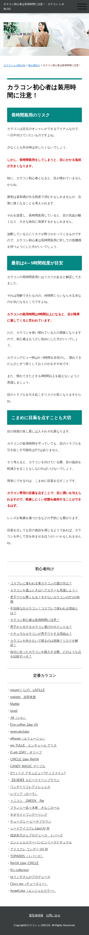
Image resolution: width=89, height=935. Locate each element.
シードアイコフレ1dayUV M (29, 828)
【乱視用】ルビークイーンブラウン (35, 780)
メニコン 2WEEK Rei (27, 801)
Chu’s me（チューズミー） (29, 884)
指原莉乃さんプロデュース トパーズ (36, 835)
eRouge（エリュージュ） (27, 738)
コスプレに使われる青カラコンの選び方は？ (41, 583)
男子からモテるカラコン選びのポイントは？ (41, 627)
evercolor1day (19, 731)
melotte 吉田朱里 (23, 697)
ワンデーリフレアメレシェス (30, 787)
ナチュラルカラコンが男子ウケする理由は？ (41, 634)
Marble (14, 704)
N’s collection (19, 870)
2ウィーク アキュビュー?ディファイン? (38, 773)
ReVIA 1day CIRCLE (24, 863)
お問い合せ (53, 915)
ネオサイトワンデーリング (28, 814)
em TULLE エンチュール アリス (33, 745)
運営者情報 (36, 915)
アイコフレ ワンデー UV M (29, 849)
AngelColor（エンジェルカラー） (33, 891)
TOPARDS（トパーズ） (26, 856)
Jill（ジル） (18, 718)
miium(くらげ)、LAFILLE (27, 690)
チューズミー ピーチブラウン (30, 821)
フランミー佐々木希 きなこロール (35, 807)
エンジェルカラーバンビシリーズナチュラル (41, 842)
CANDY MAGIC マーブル (27, 766)
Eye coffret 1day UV (24, 724)
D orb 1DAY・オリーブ (26, 752)
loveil (13, 711)
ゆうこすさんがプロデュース (30, 877)
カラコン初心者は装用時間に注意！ (35, 620)
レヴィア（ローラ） (24, 794)
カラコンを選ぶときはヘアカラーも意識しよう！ (44, 590)
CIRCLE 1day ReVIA (24, 759)
